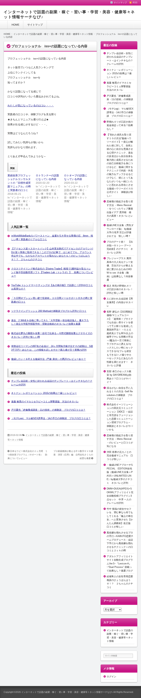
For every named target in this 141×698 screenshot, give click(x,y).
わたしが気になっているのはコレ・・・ (31, 105)
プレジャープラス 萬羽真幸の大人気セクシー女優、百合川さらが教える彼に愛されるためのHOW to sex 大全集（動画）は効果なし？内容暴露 (120, 269)
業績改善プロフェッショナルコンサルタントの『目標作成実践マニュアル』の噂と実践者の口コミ (19, 183)
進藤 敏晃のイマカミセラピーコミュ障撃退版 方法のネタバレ (45, 401)
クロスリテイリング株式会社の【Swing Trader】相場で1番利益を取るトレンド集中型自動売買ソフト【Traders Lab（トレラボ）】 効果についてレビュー (52, 272)
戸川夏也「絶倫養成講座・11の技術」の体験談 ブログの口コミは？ (48, 409)
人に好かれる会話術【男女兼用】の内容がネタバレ (120, 302)
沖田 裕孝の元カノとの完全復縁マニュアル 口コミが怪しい (120, 456)
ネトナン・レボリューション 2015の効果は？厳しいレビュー (44, 393)
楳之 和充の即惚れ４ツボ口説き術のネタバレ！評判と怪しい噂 (120, 289)
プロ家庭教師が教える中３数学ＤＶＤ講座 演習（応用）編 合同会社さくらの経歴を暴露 (73, 455)
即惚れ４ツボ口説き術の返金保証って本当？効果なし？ (120, 125)
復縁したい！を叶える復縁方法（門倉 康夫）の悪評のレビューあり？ (48, 359)
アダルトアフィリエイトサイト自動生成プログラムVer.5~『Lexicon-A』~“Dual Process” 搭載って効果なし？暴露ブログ (120, 563)
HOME (15, 24)
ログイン (111, 676)
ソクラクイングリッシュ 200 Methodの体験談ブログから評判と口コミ (48, 311)
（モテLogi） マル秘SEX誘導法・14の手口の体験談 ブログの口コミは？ (51, 418)
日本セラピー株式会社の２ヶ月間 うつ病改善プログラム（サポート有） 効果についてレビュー (27, 455)
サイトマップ (35, 24)
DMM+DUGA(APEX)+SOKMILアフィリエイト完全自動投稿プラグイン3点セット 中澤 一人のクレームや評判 (120, 495)
